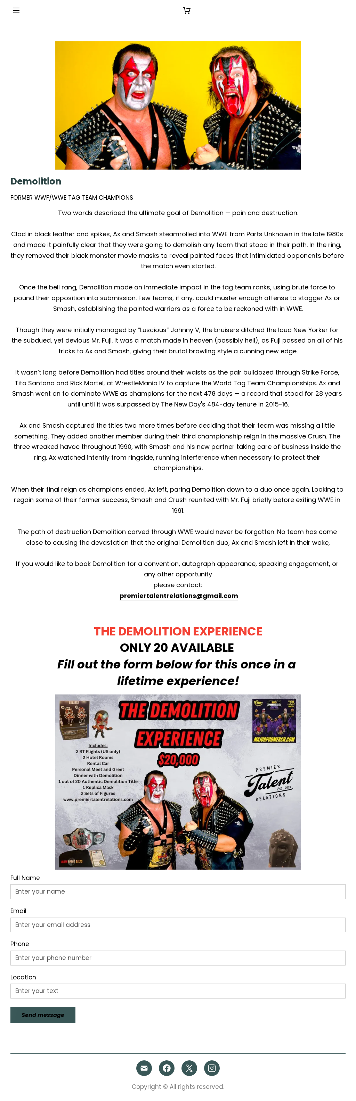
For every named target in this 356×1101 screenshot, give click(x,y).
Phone (19, 943)
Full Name (25, 877)
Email (18, 910)
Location (23, 977)
